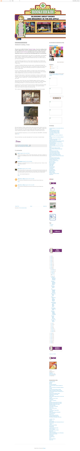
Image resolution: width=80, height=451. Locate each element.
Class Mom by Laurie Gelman (53, 320)
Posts (52, 66)
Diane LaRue (56, 73)
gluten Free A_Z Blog (21, 178)
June (52, 324)
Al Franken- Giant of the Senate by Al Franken (53, 278)
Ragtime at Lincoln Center (53, 398)
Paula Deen (51, 174)
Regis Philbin (51, 164)
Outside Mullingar (52, 381)
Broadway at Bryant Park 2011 (54, 416)
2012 (51, 338)
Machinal (50, 382)
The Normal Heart (52, 413)
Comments (52, 68)
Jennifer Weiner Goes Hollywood (54, 158)
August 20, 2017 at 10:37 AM (24, 153)
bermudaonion (20, 161)
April (52, 327)
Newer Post (17, 206)
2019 (51, 265)
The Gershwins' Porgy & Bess (54, 410)
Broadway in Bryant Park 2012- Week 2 (55, 403)
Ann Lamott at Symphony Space (54, 157)
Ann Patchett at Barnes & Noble (54, 131)
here (18, 133)
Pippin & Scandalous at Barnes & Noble (55, 390)
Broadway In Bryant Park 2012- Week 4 (55, 402)
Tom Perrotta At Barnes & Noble (53, 309)
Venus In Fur (51, 407)
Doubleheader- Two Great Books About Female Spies (53, 304)
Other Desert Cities (52, 405)
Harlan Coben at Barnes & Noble (54, 152)
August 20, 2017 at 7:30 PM (26, 168)
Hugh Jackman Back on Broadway (54, 412)
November (53, 271)
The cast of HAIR (52, 169)
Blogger (44, 448)
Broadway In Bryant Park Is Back (54, 404)
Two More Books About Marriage (53, 317)
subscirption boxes (22, 146)
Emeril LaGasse (51, 171)
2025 (51, 257)
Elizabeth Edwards (52, 170)
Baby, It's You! (51, 414)
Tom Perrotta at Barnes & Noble (54, 132)
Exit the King (51, 434)
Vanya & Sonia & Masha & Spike (54, 393)
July (52, 323)
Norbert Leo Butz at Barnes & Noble (55, 154)
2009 (51, 342)
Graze (18, 146)
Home (31, 206)
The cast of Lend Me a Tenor (53, 160)
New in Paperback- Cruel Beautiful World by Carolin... (53, 299)
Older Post (45, 206)
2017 (51, 268)
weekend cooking (28, 146)
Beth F (19, 153)
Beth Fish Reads (25, 51)
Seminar (50, 409)
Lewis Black (51, 168)
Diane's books (53, 45)
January (52, 331)
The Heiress (51, 399)
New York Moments (52, 438)
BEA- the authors (52, 161)
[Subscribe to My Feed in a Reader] (52, 194)
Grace (50, 401)
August (52, 276)
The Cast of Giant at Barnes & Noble (55, 389)
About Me (51, 224)
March (52, 328)
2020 (51, 264)
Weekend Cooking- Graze (53, 287)
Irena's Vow (51, 439)
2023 (51, 260)
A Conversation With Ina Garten (54, 151)
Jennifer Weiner (51, 167)
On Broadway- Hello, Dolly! (53, 294)
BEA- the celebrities (52, 162)
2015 (51, 334)
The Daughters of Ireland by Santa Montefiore (53, 291)
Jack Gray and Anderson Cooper (54, 153)
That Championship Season (53, 415)
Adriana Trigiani (51, 163)
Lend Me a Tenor (52, 419)
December (53, 269)
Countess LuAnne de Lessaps (54, 173)
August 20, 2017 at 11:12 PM (29, 178)
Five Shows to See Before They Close (55, 417)
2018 (51, 267)
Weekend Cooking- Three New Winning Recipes (53, 283)
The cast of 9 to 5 (52, 166)
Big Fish (50, 383)
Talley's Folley (51, 395)
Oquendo (50, 372)
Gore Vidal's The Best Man (53, 406)
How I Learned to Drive (53, 408)
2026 (51, 256)
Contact (51, 225)
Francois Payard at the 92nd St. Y (54, 130)
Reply (19, 158)
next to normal (51, 421)
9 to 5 (50, 437)
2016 (51, 333)
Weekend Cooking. (32, 49)
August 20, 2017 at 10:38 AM (27, 161)
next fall (50, 420)
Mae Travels (20, 168)
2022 (51, 261)
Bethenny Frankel (52, 172)
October (52, 272)
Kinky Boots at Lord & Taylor (53, 150)
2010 (51, 341)
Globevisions (51, 373)
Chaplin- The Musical (52, 400)
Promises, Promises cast (53, 159)
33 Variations (51, 435)
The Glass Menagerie (52, 384)
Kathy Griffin (51, 165)
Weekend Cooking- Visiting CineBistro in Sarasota (53, 313)
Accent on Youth (52, 436)
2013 (51, 337)
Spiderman (51, 411)
